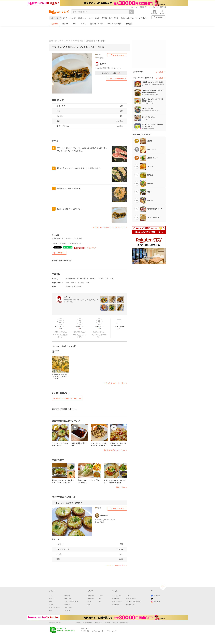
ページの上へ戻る (163, 587)
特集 (50, 611)
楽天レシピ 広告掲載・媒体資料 (121, 622)
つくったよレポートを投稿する (116, 78)
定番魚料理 (90, 598)
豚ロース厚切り (82, 278)
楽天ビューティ (117, 601)
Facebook (157, 595)
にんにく (60, 116)
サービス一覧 (85, 631)
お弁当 (101, 595)
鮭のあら (98, 18)
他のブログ (92, 248)
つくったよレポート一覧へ (114, 383)
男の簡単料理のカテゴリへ (114, 450)
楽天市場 (163, 7)
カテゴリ (65, 24)
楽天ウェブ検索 (130, 598)
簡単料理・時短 (78, 41)
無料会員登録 (159, 17)
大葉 (58, 111)
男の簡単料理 (90, 41)
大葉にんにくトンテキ (74, 287)
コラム (83, 24)
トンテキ (100, 278)
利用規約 (67, 604)
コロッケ (91, 18)
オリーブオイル (62, 126)
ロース (73, 283)
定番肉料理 (90, 595)
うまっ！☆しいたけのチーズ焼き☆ (68, 503)
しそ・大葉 (109, 278)
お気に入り (154, 13)
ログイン (162, 13)
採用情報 (107, 622)
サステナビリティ (112, 631)
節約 (100, 601)
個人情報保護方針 (87, 622)
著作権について (99, 622)
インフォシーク (133, 7)
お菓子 (89, 604)
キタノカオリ (72, 18)
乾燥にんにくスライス (127, 18)
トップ (51, 595)
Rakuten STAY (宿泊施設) (133, 601)
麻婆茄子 (104, 18)
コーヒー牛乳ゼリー (142, 18)
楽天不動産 (115, 598)
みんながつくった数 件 (111, 73)
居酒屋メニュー (82, 18)
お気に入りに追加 (118, 55)
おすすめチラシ (153, 7)
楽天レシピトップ (55, 41)
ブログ (128, 595)
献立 (74, 24)
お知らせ (67, 611)
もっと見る (159, 72)
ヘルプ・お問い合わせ (71, 601)
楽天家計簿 (143, 7)
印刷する (61, 253)
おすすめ (55, 24)
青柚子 (111, 18)
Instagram (157, 601)
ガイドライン (68, 607)
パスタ (89, 601)
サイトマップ (68, 598)
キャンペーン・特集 (114, 24)
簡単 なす (117, 18)
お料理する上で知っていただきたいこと (109, 227)
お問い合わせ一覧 (97, 631)
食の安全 (129, 24)
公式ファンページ (96, 24)
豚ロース (93, 278)
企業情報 (78, 622)
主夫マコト (68, 297)
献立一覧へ (120, 487)
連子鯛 (65, 18)
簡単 (67, 283)
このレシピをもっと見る (115, 565)
